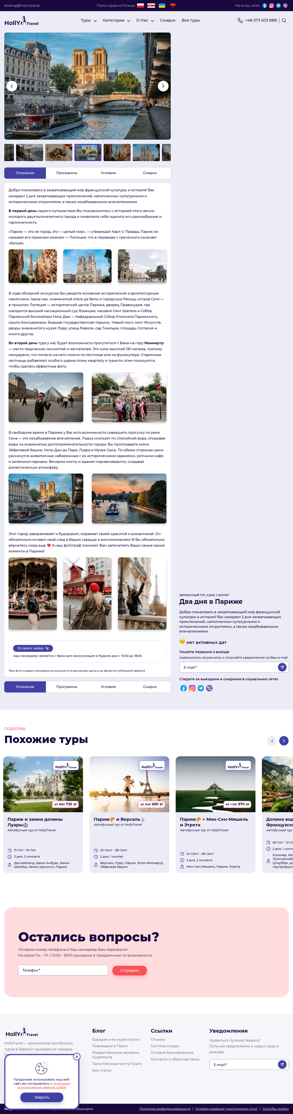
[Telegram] (278, 5)
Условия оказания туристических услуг (226, 1109)
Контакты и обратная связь (175, 1059)
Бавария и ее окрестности (116, 1040)
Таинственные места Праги (117, 1064)
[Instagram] (271, 5)
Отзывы (158, 1040)
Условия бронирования (172, 1053)
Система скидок (165, 1046)
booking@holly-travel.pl (22, 5)
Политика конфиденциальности (165, 1109)
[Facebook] (264, 5)
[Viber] (285, 5)
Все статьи (101, 1070)
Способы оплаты (276, 1109)
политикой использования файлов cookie (43, 1085)
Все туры (191, 20)
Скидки (167, 20)
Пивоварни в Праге (110, 1046)
